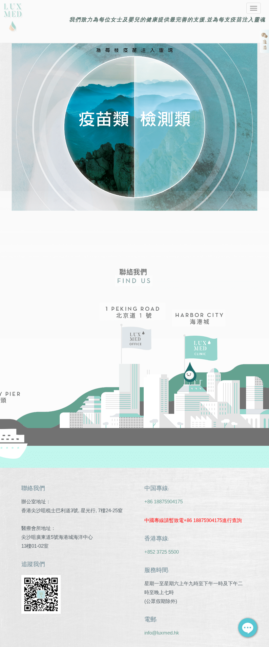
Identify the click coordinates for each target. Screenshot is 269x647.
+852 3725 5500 (161, 552)
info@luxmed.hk (161, 632)
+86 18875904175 (163, 501)
